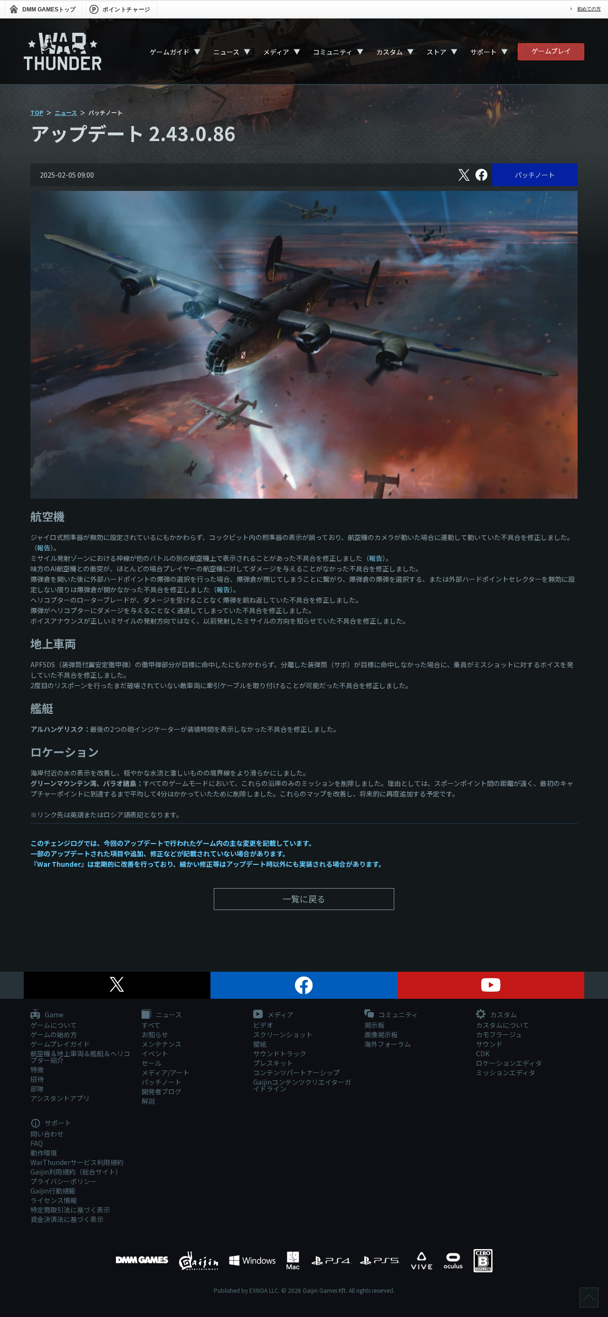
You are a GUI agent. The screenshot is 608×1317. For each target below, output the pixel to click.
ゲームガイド (170, 52)
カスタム (389, 52)
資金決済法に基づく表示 (67, 1219)
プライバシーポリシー (63, 1181)
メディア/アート (166, 1072)
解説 (148, 1101)
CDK (482, 1053)
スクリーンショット (283, 1034)
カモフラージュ (499, 1034)
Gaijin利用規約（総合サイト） (76, 1171)
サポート (483, 52)
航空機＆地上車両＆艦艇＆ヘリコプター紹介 (80, 1056)
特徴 (37, 1069)
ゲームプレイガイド (60, 1044)
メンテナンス (161, 1044)
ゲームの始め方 (53, 1034)
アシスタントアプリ (60, 1098)
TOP (36, 112)
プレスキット (273, 1063)
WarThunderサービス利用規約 (77, 1162)
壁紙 (259, 1044)
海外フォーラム (387, 1044)
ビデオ (263, 1025)
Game (53, 1015)
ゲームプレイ (551, 51)
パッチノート (535, 175)
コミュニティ (332, 52)
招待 (37, 1079)
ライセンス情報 (53, 1200)
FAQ (36, 1143)
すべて (151, 1025)
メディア (276, 52)
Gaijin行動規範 (53, 1190)
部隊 (37, 1088)
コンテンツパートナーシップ (296, 1072)
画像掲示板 (381, 1034)
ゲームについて (53, 1025)
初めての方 (589, 8)
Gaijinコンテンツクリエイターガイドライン (302, 1085)
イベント (155, 1053)
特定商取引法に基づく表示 (70, 1209)
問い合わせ (47, 1133)
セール (152, 1063)
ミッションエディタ (505, 1072)
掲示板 (374, 1025)
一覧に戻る (304, 898)
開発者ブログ (161, 1091)
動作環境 (43, 1152)
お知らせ (155, 1034)
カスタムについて (502, 1025)
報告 (43, 547)
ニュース (226, 52)
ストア (436, 52)
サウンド (489, 1044)
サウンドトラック (279, 1053)
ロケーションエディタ (509, 1063)
